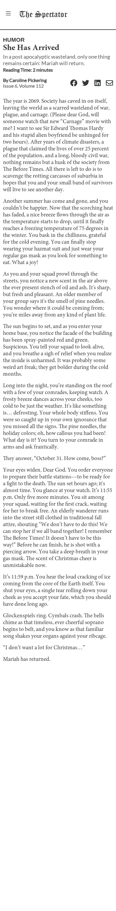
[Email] (109, 83)
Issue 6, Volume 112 (23, 86)
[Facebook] (73, 83)
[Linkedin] (97, 83)
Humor (14, 40)
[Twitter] (85, 83)
